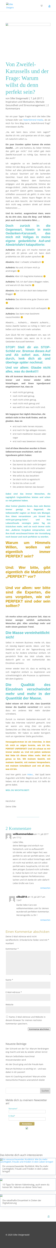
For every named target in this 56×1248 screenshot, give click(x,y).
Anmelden (27, 1124)
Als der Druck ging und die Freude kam (24, 1064)
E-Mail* (11, 1116)
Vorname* (12, 1108)
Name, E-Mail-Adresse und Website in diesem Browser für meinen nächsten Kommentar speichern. (26, 1020)
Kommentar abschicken (39, 1029)
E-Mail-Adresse (14, 992)
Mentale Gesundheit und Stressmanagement (25, 103)
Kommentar (12, 948)
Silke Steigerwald (19, 98)
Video (30, 774)
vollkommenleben (23, 834)
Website (9, 1004)
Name (9, 979)
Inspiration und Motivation (20, 101)
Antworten (45, 888)
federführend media (33, 119)
